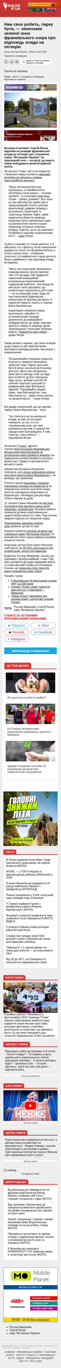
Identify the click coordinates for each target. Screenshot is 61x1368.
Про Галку (35, 1361)
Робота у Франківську (40, 1355)
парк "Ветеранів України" (29, 610)
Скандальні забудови (32, 76)
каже (22, 235)
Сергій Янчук (17, 1330)
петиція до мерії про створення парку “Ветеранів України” (28, 533)
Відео (20, 1358)
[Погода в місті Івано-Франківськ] (30, 1170)
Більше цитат (30, 1161)
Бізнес (10, 1355)
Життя (15, 76)
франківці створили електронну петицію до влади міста (26, 485)
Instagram (17, 639)
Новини (10, 1352)
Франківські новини (14, 79)
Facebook (44, 632)
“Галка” (22, 445)
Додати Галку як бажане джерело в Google (37, 61)
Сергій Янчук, (46, 606)
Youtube (17, 632)
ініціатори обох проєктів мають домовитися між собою (26, 570)
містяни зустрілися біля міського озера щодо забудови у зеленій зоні (28, 506)
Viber (44, 625)
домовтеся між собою (32, 331)
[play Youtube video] (30, 1105)
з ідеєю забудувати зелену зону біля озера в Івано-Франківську (29, 474)
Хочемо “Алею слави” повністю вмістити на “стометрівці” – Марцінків (30, 589)
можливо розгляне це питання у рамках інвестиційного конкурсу (27, 177)
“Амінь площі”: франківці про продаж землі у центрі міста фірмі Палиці (32, 599)
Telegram (17, 625)
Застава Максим (19, 52)
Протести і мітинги (15, 71)
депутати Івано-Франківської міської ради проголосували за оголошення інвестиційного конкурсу (27, 452)
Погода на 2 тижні (30, 1174)
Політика (50, 1352)
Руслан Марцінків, (25, 606)
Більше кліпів (30, 1123)
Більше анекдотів (30, 1076)
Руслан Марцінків (20, 1327)
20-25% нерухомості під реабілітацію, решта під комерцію (28, 550)
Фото (11, 1358)
